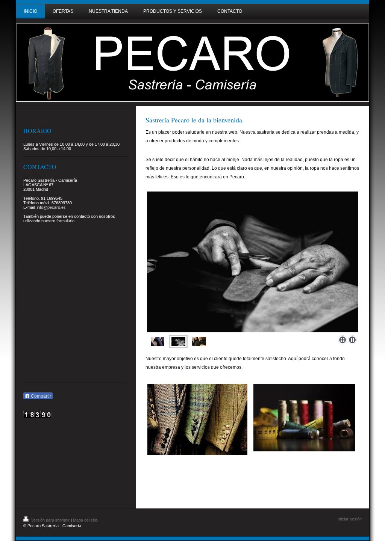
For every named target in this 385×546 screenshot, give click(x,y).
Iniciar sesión (350, 519)
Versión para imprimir (50, 520)
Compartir (40, 396)
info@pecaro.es (51, 207)
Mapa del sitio (85, 520)
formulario (65, 221)
